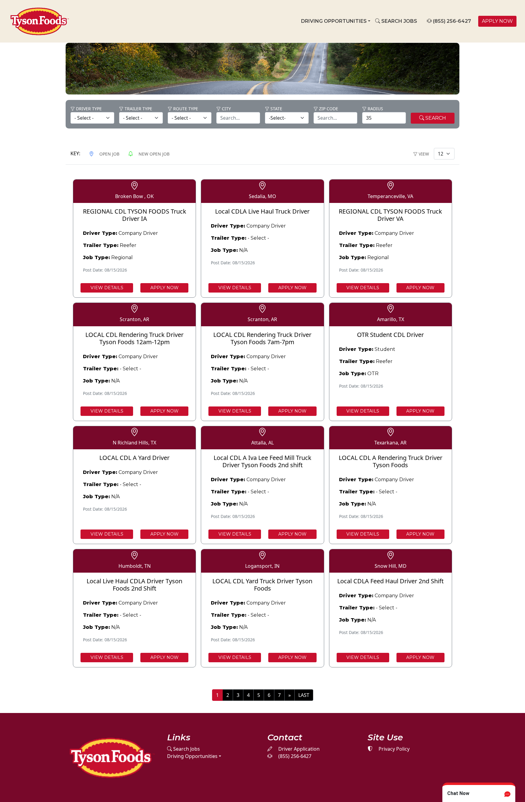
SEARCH (435, 118)
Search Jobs (186, 748)
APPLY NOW (497, 21)
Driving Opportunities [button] (334, 21)
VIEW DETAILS (107, 287)
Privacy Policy (393, 748)
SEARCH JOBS (398, 21)
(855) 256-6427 (451, 21)
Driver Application (298, 748)
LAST (303, 695)
